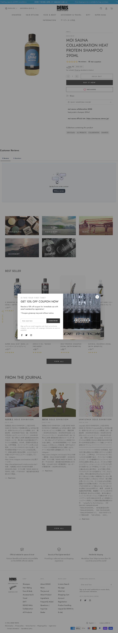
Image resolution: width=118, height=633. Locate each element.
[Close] (97, 297)
